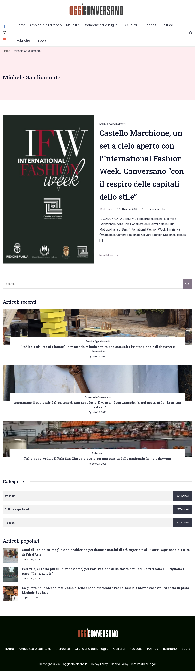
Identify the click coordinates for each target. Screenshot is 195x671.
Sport (42, 40)
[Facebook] (4, 26)
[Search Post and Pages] (190, 32)
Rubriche (23, 40)
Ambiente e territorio (46, 25)
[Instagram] (4, 32)
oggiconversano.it (75, 664)
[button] (7, 663)
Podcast (151, 25)
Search (187, 284)
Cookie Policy (119, 664)
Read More (106, 255)
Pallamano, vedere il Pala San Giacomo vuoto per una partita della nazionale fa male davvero (97, 458)
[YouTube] (4, 38)
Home (21, 25)
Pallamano (97, 453)
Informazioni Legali (143, 664)
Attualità (72, 25)
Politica (167, 25)
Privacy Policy (99, 664)
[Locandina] (48, 189)
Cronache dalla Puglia (100, 25)
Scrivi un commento (153, 209)
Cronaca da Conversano (98, 397)
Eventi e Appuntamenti (112, 123)
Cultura (131, 25)
